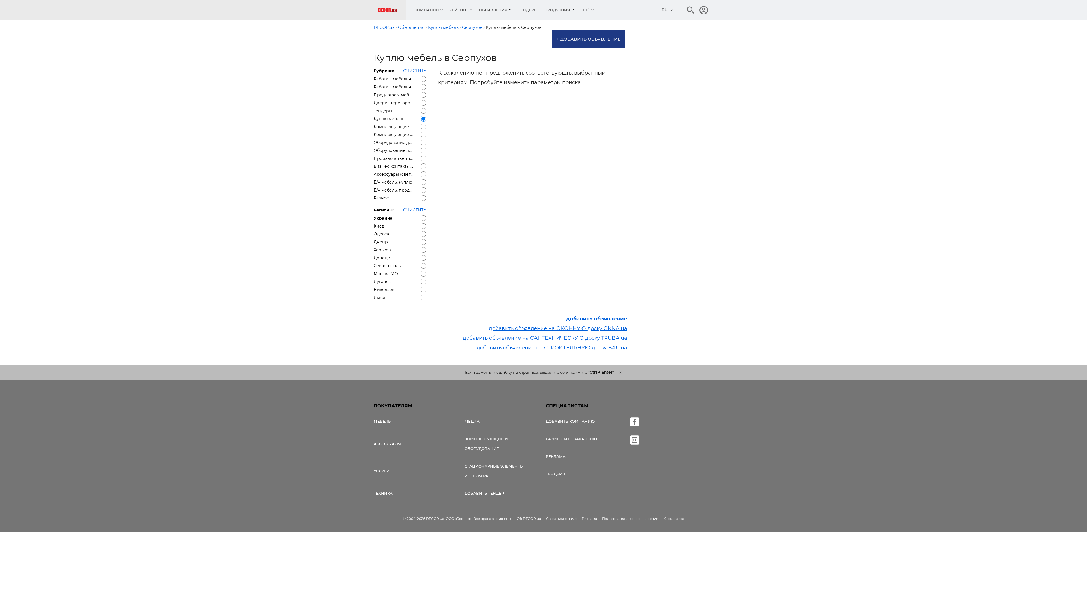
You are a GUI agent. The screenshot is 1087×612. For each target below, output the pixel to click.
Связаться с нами (561, 519)
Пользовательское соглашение (630, 519)
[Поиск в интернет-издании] (691, 10)
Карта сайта (673, 519)
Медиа (472, 421)
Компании (426, 10)
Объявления (493, 10)
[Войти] (704, 10)
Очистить (414, 70)
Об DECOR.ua (529, 519)
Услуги (382, 471)
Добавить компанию (570, 421)
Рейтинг (459, 10)
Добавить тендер (484, 493)
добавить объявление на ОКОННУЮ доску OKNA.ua (558, 328)
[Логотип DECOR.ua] (392, 10)
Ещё (585, 10)
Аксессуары (387, 443)
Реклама (556, 456)
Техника (383, 493)
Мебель (382, 421)
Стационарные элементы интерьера (494, 471)
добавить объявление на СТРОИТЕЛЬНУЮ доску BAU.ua (552, 348)
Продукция (557, 10)
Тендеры (528, 10)
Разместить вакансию (571, 439)
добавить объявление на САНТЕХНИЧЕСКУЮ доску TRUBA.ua (545, 338)
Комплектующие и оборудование (486, 444)
